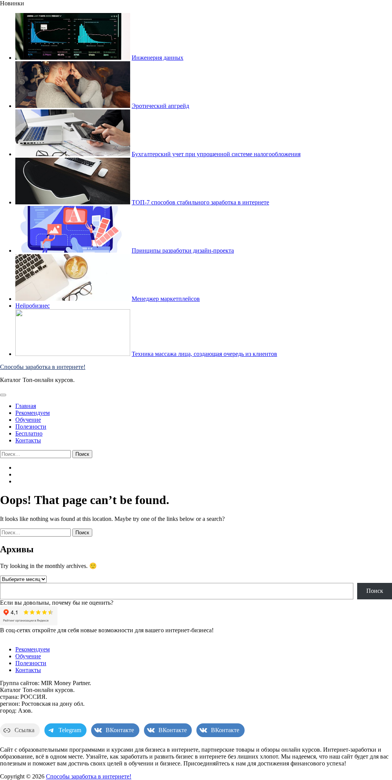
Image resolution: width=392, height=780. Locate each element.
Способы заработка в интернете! (42, 367)
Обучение (28, 419)
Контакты (28, 440)
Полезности (30, 426)
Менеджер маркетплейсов (166, 298)
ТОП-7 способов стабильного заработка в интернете (200, 202)
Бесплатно (28, 433)
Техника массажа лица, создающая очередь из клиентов (204, 354)
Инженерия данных (157, 57)
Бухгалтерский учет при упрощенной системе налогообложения (216, 154)
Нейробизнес (32, 305)
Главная (25, 406)
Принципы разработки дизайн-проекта (183, 250)
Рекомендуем (32, 413)
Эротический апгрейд (160, 106)
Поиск (374, 590)
